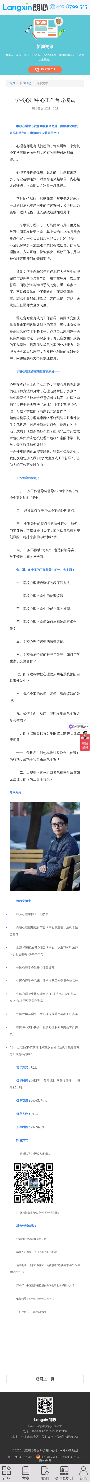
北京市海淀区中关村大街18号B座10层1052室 (50, 1436)
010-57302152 (58, 1431)
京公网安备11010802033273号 (59, 1457)
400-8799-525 (47, 69)
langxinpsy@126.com (49, 1426)
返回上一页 (45, 1379)
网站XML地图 (69, 1450)
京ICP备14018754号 (20, 1457)
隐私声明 (45, 1460)
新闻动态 (26, 83)
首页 (12, 83)
